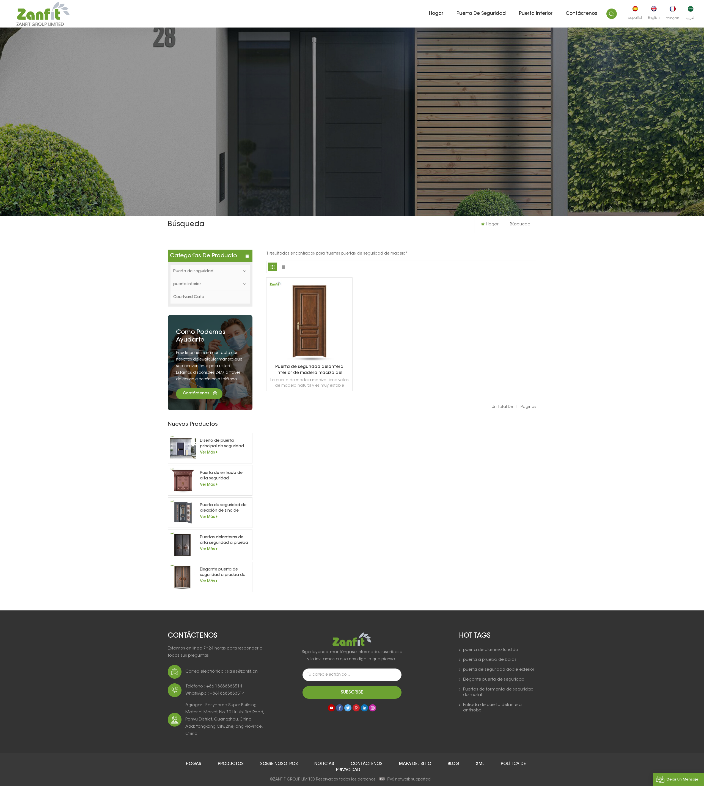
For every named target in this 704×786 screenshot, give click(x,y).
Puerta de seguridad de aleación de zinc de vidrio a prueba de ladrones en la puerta (223, 508)
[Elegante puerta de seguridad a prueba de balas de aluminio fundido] (183, 577)
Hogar (436, 13)
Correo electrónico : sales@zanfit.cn (221, 672)
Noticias (324, 764)
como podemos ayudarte (200, 336)
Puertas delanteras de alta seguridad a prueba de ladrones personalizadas (224, 541)
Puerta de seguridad (481, 13)
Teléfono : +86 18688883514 (213, 686)
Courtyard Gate (188, 297)
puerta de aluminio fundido (490, 650)
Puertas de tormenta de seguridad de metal (498, 692)
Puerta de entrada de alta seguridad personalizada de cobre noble (223, 476)
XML (480, 764)
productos (231, 764)
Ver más (207, 453)
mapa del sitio (415, 764)
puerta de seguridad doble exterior (498, 670)
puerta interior (535, 13)
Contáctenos (581, 13)
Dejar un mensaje (682, 779)
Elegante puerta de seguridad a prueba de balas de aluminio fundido (222, 573)
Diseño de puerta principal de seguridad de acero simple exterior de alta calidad (223, 444)
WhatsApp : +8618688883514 (215, 694)
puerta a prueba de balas (489, 660)
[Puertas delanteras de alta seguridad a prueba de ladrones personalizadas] (183, 545)
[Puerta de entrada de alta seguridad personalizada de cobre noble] (183, 480)
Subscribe (352, 692)
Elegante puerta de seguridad (493, 680)
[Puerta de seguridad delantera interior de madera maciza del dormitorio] (309, 360)
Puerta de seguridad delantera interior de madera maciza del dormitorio (309, 370)
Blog (454, 764)
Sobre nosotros (279, 764)
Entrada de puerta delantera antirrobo (492, 708)
